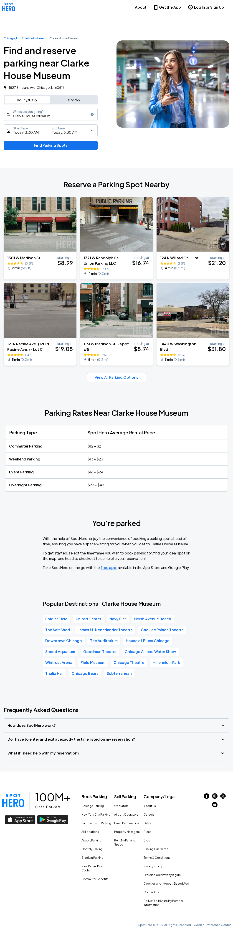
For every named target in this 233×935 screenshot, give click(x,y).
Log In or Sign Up (209, 7)
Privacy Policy (153, 866)
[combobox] (51, 114)
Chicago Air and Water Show (150, 651)
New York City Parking (95, 814)
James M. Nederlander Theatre (105, 629)
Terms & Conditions (157, 857)
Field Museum (93, 662)
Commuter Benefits (95, 879)
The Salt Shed (57, 629)
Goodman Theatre (99, 651)
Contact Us (151, 892)
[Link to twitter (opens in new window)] (223, 797)
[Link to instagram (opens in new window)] (215, 797)
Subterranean (119, 673)
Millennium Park (166, 662)
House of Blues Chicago (148, 640)
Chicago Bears (85, 673)
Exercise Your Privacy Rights (162, 875)
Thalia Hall (54, 673)
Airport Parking (91, 840)
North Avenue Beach (152, 618)
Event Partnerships (126, 823)
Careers (149, 814)
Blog (147, 840)
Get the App (170, 7)
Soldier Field (56, 618)
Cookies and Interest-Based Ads (166, 883)
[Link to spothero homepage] (13, 800)
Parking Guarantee (156, 849)
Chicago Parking (92, 806)
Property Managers (127, 832)
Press (147, 832)
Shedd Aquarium (60, 651)
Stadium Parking (92, 857)
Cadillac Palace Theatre (162, 629)
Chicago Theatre (129, 662)
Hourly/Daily (27, 100)
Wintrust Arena (58, 662)
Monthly (74, 100)
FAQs (147, 823)
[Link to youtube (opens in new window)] (215, 806)
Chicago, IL (11, 38)
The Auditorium (104, 640)
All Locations (90, 832)
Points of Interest (34, 38)
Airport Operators (126, 814)
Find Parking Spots (51, 145)
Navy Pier (117, 618)
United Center (88, 618)
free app (108, 567)
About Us (150, 806)
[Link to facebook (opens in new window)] (206, 797)
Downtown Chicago (63, 640)
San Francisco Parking (96, 823)
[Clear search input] (92, 114)
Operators (121, 806)
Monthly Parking (92, 849)
